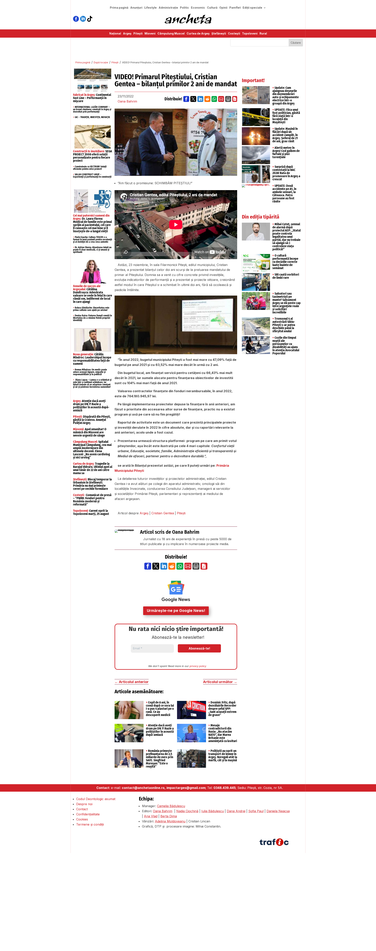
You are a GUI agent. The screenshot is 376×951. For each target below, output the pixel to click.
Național (115, 33)
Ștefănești (219, 33)
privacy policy (198, 666)
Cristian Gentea (162, 513)
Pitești (138, 33)
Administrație (168, 7)
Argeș (127, 33)
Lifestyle (150, 7)
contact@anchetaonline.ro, (143, 788)
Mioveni (150, 33)
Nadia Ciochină (187, 811)
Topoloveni (250, 33)
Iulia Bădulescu (212, 811)
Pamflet (235, 7)
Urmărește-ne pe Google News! (176, 610)
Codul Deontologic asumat (95, 799)
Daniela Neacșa (278, 811)
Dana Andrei (236, 811)
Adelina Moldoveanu (170, 821)
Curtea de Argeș (198, 33)
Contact (82, 809)
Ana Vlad (150, 816)
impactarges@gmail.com (185, 788)
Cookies (82, 819)
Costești (234, 33)
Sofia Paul (256, 811)
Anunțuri (136, 7)
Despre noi (84, 804)
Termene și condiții (90, 824)
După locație (101, 62)
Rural (263, 33)
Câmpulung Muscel (171, 33)
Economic (198, 7)
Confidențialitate (88, 814)
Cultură (212, 7)
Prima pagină (119, 7)
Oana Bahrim (127, 101)
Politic (184, 7)
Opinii (223, 7)
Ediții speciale (252, 7)
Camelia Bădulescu (171, 806)
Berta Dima (168, 816)
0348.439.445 (224, 788)
